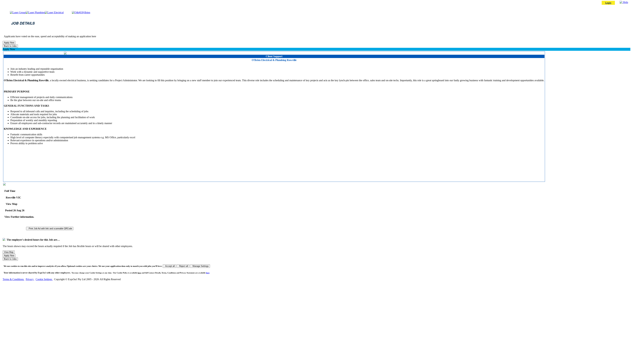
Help (625, 2)
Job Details (23, 23)
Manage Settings (200, 266)
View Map (10, 204)
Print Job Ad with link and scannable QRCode (49, 228)
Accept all (169, 266)
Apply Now (9, 49)
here (139, 273)
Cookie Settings (44, 279)
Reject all (183, 266)
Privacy (30, 279)
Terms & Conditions (13, 279)
